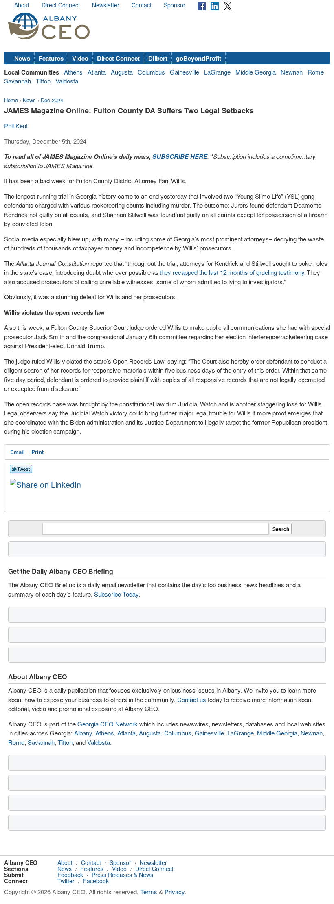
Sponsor (174, 5)
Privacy (175, 891)
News (22, 58)
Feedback (70, 875)
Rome (316, 72)
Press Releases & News (122, 875)
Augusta (122, 72)
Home (11, 100)
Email (17, 452)
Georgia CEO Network (107, 724)
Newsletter (105, 5)
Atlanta (97, 72)
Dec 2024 (52, 100)
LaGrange (217, 72)
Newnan (292, 72)
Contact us (191, 699)
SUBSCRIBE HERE (179, 156)
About (21, 5)
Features (51, 58)
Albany (83, 732)
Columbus (151, 72)
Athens (73, 72)
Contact (142, 5)
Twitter (66, 881)
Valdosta (66, 81)
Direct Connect (61, 5)
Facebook (96, 881)
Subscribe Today (116, 594)
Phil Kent (16, 125)
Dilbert (157, 58)
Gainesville (184, 72)
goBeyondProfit (198, 58)
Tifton (43, 81)
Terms (148, 891)
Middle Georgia (255, 72)
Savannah (17, 81)
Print (37, 452)
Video (80, 58)
